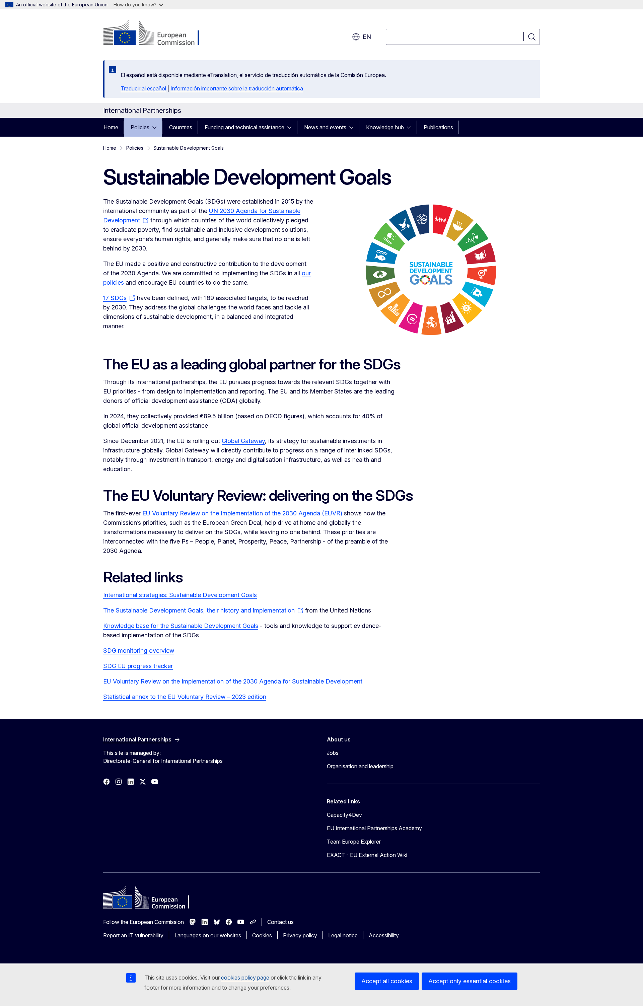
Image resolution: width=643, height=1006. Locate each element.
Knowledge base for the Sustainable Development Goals (180, 625)
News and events (325, 127)
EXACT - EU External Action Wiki (367, 855)
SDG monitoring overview (138, 650)
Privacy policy (300, 935)
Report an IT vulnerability (133, 935)
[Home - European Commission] (157, 33)
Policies (140, 127)
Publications (438, 127)
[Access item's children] (156, 127)
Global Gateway (243, 440)
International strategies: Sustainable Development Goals (180, 594)
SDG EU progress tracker (138, 665)
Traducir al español (143, 88)
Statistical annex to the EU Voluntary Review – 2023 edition (184, 696)
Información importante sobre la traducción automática (236, 88)
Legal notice (343, 935)
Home (110, 127)
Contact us (280, 922)
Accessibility (384, 935)
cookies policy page (245, 977)
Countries (180, 127)
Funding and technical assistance (244, 127)
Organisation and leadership (360, 766)
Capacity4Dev (344, 814)
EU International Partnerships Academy (374, 828)
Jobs (333, 752)
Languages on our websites (207, 935)
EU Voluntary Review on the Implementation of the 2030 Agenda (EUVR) (242, 513)
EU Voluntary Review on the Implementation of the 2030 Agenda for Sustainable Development (232, 681)
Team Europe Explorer (354, 841)
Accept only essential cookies (469, 981)
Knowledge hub (385, 127)
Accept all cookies (386, 981)
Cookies (262, 935)
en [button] (367, 36)
